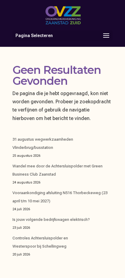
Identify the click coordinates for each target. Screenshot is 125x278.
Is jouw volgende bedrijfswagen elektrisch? (51, 219)
